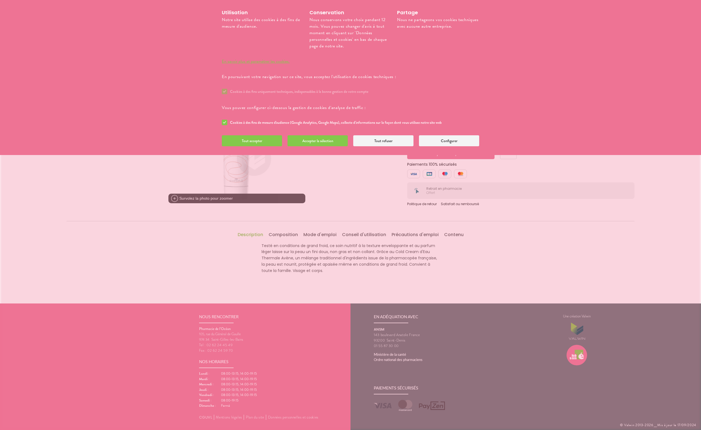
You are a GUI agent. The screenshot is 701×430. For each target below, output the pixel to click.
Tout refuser (383, 141)
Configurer (449, 141)
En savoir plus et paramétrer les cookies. (256, 61)
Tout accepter (252, 141)
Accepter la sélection (317, 141)
